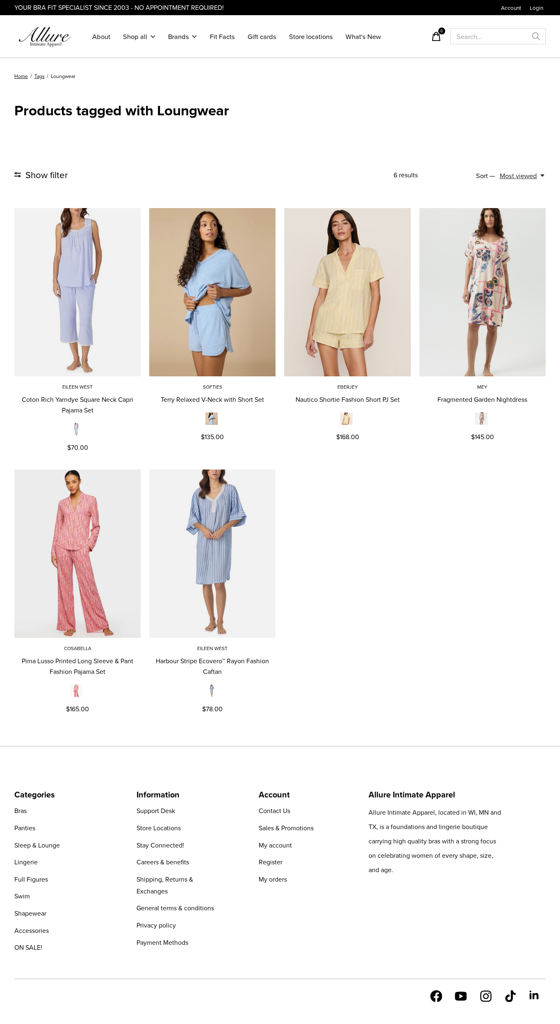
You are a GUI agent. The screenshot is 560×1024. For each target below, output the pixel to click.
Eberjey (347, 386)
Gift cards (262, 36)
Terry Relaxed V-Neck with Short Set (212, 399)
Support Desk (156, 810)
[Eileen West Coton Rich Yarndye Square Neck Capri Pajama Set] (77, 292)
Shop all (135, 36)
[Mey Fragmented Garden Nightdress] (482, 292)
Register (270, 861)
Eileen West (77, 386)
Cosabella (77, 648)
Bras (20, 810)
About (101, 36)
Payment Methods (162, 942)
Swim (22, 895)
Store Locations (159, 827)
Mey (482, 386)
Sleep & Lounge (37, 845)
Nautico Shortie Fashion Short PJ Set (348, 399)
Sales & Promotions (286, 827)
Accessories (31, 930)
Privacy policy (156, 925)
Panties (24, 827)
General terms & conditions (175, 907)
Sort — (485, 175)
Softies (212, 386)
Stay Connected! (160, 845)
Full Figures (31, 879)
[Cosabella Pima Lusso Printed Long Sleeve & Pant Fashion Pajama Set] (77, 554)
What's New (363, 36)
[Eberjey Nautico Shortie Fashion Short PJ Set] (347, 292)
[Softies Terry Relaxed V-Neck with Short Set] (212, 292)
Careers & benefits (163, 861)
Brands (178, 36)
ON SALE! (28, 947)
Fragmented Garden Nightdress (482, 399)
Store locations (311, 36)
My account (275, 845)
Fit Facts (222, 36)
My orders (273, 879)
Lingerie (26, 861)
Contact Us (274, 810)
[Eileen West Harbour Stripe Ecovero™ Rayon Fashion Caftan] (212, 554)
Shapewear (30, 913)
